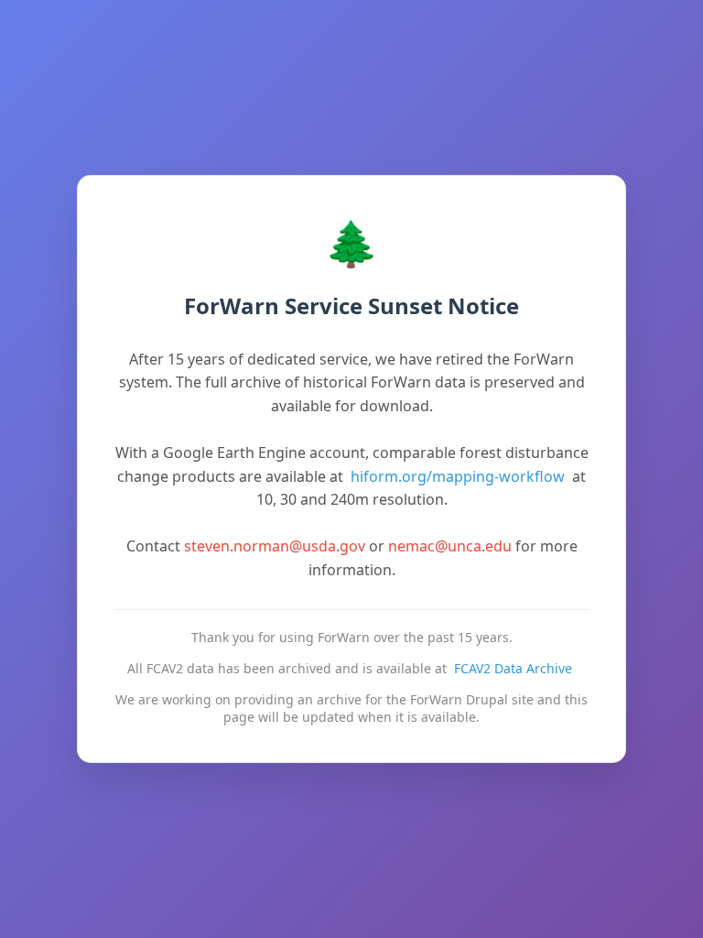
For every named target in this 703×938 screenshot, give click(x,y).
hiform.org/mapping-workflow (458, 476)
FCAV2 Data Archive (513, 668)
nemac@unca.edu (450, 546)
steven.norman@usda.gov (274, 546)
